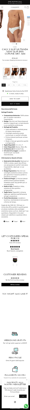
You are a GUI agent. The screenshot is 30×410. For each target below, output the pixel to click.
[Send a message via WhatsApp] (26, 406)
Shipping (12, 60)
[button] (14, 265)
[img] (15, 241)
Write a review (15, 284)
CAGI (15, 47)
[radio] (7, 73)
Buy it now (15, 103)
